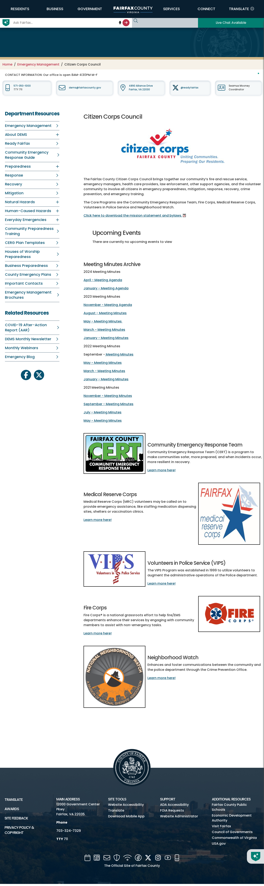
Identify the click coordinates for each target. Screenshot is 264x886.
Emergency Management (38, 64)
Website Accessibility (126, 804)
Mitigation (14, 193)
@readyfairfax (189, 87)
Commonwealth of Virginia (234, 837)
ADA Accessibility (174, 804)
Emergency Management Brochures (28, 295)
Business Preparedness (26, 265)
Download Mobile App (126, 816)
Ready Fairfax (17, 143)
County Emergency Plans (28, 274)
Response (14, 175)
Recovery (13, 184)
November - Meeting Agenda (108, 304)
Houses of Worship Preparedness (22, 254)
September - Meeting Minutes (108, 404)
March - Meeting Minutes (104, 329)
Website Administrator (179, 816)
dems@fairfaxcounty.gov (85, 87)
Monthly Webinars (21, 347)
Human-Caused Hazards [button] (28, 210)
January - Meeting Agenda (106, 288)
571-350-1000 (22, 85)
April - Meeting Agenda (103, 280)
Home (7, 64)
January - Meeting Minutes (106, 338)
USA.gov (219, 843)
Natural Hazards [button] (20, 201)
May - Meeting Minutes (103, 321)
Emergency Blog (20, 356)
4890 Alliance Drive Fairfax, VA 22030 (141, 87)
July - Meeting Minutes (102, 412)
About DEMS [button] (16, 134)
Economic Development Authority (232, 818)
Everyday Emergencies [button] (25, 219)
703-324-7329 (68, 830)
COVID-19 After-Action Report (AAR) (26, 327)
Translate (14, 799)
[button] (20, 9)
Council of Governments (232, 832)
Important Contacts (24, 283)
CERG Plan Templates (25, 242)
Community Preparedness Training (29, 231)
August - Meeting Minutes (105, 313)
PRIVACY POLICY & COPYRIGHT (19, 830)
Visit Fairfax (221, 826)
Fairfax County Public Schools (229, 807)
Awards (12, 808)
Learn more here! (161, 470)
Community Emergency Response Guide (26, 155)
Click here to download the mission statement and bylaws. (133, 215)
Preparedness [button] (18, 166)
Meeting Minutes (119, 354)
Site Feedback (16, 818)
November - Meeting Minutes (108, 395)
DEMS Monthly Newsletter (28, 339)
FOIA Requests (172, 810)
